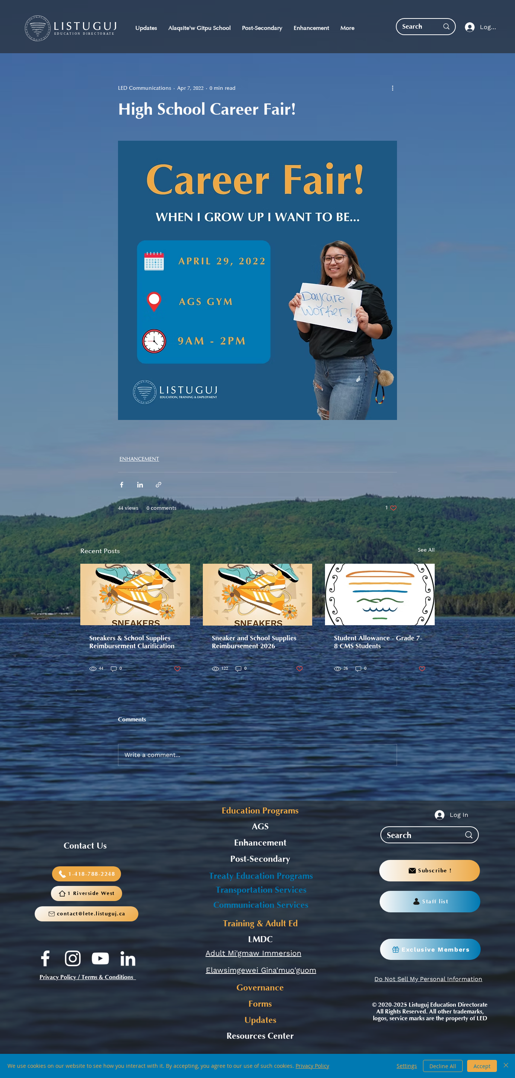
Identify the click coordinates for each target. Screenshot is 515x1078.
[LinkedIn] (127, 958)
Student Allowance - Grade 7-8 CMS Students (378, 642)
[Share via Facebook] (121, 484)
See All (426, 550)
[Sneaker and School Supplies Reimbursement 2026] (258, 595)
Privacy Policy (312, 1065)
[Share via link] (158, 484)
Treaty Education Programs (261, 876)
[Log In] (468, 27)
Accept (482, 1066)
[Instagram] (72, 958)
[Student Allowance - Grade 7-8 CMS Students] (380, 594)
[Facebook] (45, 958)
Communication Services (260, 905)
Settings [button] (407, 1065)
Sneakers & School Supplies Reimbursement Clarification (132, 642)
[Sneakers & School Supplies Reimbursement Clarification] (135, 594)
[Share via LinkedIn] (140, 484)
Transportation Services (261, 890)
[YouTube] (100, 958)
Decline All (442, 1066)
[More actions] (392, 87)
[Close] (505, 1066)
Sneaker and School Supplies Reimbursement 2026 (254, 642)
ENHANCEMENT (139, 459)
